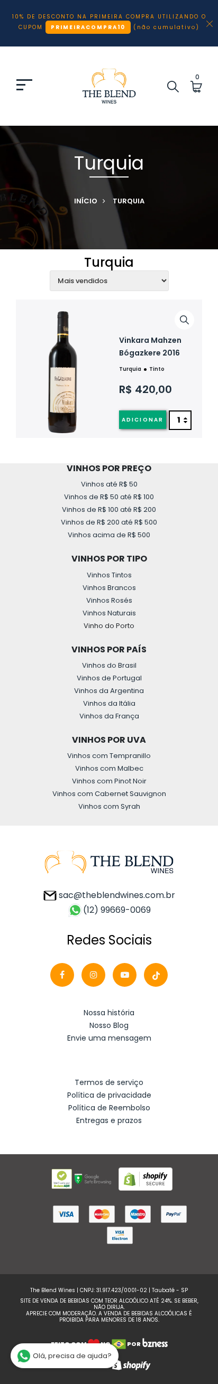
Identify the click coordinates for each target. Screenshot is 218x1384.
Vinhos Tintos (109, 575)
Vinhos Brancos (109, 588)
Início (85, 201)
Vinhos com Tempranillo (109, 756)
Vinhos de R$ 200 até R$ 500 (109, 522)
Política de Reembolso (109, 1107)
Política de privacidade (109, 1095)
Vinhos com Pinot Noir (109, 781)
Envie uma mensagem (109, 1038)
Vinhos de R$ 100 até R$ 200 (109, 509)
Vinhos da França (109, 716)
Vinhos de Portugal (109, 678)
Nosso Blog (109, 1025)
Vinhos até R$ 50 (109, 484)
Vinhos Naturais (109, 613)
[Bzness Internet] (155, 1344)
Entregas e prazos (109, 1120)
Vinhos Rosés (109, 600)
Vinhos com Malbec (109, 768)
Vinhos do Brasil (109, 665)
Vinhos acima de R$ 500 (109, 535)
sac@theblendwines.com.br (116, 895)
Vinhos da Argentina (109, 691)
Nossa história (109, 1012)
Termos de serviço (109, 1082)
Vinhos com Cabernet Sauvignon (109, 794)
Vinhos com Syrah (109, 806)
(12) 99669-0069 (117, 910)
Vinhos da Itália (109, 703)
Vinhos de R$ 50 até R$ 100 (109, 497)
